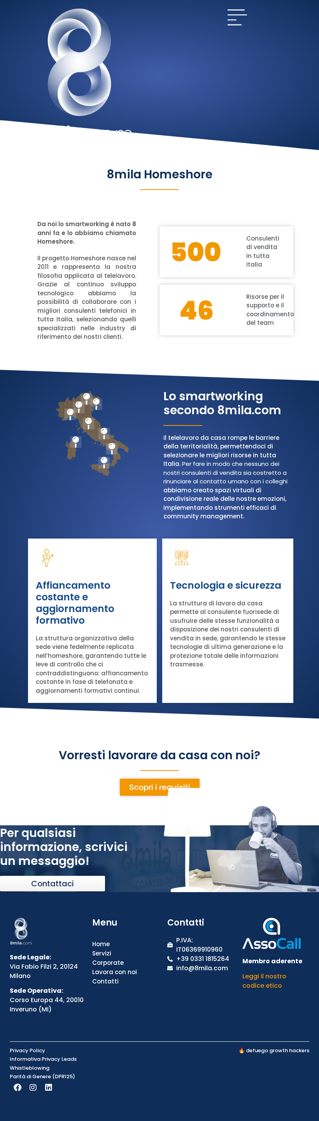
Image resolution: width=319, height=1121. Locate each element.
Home (101, 944)
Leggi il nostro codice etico (264, 981)
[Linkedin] (49, 1087)
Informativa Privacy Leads (43, 1059)
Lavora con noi (114, 972)
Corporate (108, 963)
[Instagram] (33, 1087)
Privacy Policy (27, 1050)
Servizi (101, 953)
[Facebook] (17, 1087)
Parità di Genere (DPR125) (42, 1076)
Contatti (105, 981)
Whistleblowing (29, 1068)
